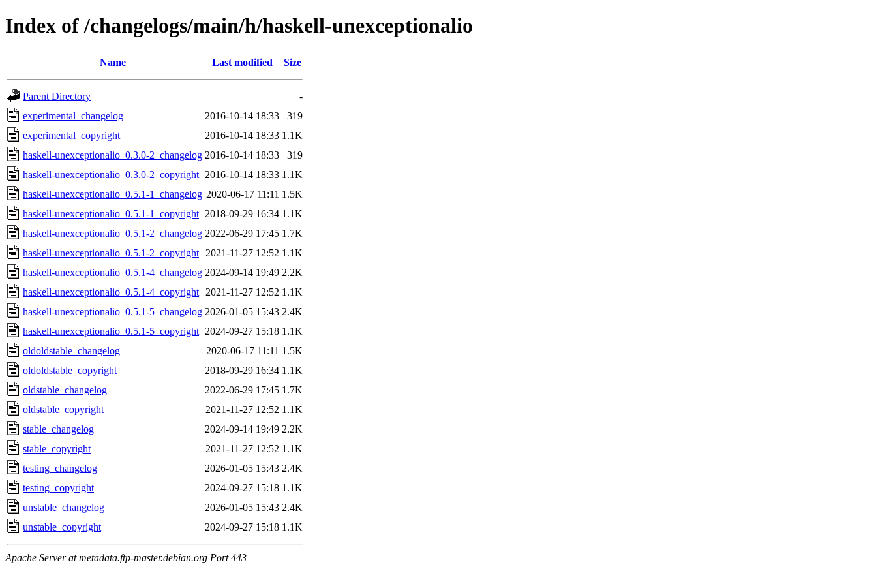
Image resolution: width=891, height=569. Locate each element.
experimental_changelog (73, 115)
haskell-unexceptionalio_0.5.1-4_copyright (111, 292)
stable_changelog (58, 429)
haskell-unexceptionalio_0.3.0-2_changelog (112, 155)
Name (113, 62)
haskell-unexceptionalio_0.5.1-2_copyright (111, 252)
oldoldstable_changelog (71, 350)
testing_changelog (60, 468)
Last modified (242, 62)
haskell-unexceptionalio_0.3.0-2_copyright (111, 174)
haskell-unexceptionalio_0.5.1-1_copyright (111, 213)
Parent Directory (57, 96)
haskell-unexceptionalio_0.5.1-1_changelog (112, 194)
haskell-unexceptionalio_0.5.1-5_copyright (111, 331)
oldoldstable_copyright (70, 370)
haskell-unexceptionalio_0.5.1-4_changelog (112, 272)
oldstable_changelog (65, 389)
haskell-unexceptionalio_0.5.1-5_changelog (112, 311)
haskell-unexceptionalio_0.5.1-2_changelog (112, 233)
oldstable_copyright (63, 409)
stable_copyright (57, 448)
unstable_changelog (63, 507)
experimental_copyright (71, 135)
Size (292, 62)
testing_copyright (58, 487)
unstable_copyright (62, 526)
